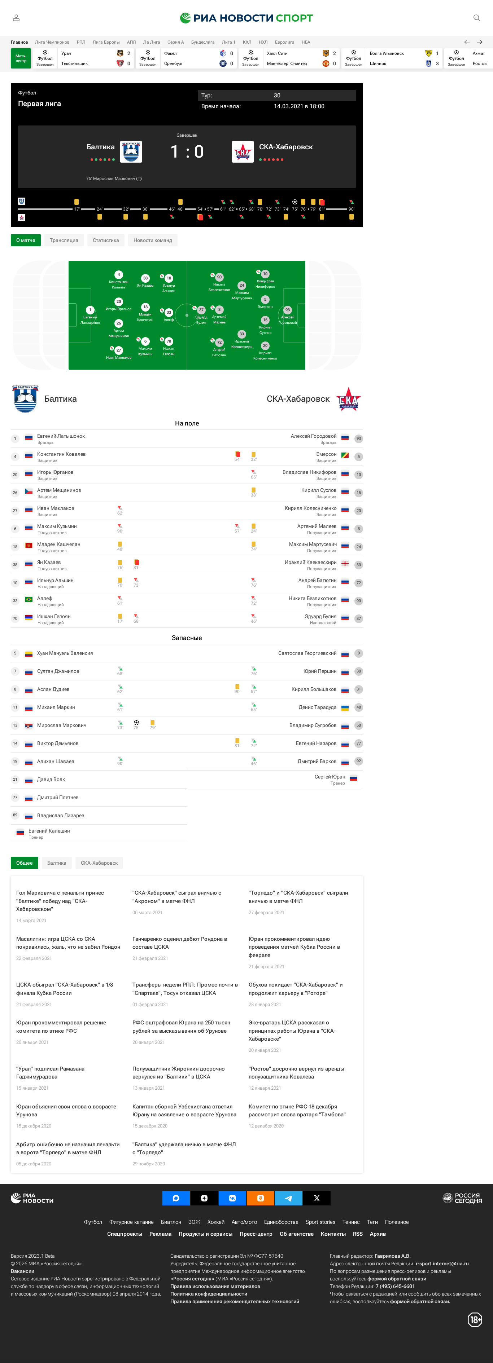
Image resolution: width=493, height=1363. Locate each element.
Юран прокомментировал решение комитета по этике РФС (61, 1026)
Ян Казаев (49, 562)
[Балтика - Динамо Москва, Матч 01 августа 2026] (96, 159)
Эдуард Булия (321, 616)
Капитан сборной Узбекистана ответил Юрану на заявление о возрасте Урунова (184, 1110)
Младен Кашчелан (58, 544)
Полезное (397, 1222)
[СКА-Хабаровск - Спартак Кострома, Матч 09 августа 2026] (264, 159)
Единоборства (281, 1222)
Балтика (101, 146)
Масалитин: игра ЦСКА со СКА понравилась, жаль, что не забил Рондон (68, 943)
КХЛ (247, 42)
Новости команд (153, 240)
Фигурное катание (131, 1222)
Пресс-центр (256, 1234)
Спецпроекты (124, 1234)
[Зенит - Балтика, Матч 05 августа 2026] (100, 159)
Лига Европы (106, 42)
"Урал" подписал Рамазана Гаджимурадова (50, 1073)
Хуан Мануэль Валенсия (65, 653)
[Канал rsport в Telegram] (288, 1198)
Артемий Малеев (317, 526)
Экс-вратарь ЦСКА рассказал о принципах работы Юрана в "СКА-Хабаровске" (292, 1030)
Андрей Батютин (317, 580)
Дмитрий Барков (317, 761)
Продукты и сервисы (205, 1234)
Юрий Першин (320, 671)
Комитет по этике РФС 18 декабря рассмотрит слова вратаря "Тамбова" (297, 1110)
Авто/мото (244, 1222)
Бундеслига (203, 42)
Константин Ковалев (61, 454)
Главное (19, 42)
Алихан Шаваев (55, 761)
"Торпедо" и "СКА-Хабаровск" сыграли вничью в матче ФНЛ (298, 897)
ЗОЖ (194, 1222)
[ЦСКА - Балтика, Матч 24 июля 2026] (92, 159)
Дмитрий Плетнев (58, 797)
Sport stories (320, 1222)
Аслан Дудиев (53, 689)
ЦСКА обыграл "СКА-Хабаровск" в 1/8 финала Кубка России (64, 989)
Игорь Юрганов (55, 472)
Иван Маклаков (55, 508)
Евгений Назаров (316, 743)
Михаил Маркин (56, 707)
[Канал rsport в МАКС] (176, 1198)
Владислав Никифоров (310, 472)
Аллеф (44, 598)
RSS (358, 1234)
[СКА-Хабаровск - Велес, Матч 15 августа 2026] (260, 159)
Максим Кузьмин (57, 526)
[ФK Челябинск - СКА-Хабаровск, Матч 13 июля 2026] (282, 159)
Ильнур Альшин (55, 580)
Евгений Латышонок (61, 436)
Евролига (285, 42)
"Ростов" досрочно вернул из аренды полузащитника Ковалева (296, 1073)
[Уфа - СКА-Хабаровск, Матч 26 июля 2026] (273, 159)
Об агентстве (297, 1234)
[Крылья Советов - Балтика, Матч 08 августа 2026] (105, 159)
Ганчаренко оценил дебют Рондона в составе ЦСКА (179, 943)
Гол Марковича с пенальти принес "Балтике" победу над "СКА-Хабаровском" (60, 901)
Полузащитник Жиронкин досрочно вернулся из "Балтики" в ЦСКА (178, 1073)
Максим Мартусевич (313, 544)
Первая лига (39, 103)
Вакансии (22, 1271)
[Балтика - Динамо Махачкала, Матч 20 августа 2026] (113, 159)
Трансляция (64, 240)
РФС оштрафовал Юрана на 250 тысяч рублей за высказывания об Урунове (181, 1026)
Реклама (160, 1234)
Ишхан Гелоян (54, 616)
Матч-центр (21, 58)
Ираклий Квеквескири (311, 562)
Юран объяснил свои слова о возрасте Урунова (66, 1110)
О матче (25, 240)
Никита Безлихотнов (313, 598)
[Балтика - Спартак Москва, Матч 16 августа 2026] (109, 159)
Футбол (27, 93)
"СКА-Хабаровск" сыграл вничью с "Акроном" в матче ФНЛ (176, 897)
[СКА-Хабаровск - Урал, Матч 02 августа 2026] (269, 159)
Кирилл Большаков (314, 689)
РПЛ (81, 42)
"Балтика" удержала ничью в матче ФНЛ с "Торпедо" (184, 1148)
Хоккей (216, 1222)
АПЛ (131, 42)
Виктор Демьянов (58, 743)
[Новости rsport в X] (317, 1198)
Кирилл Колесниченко (311, 508)
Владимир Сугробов (313, 725)
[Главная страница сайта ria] (222, 18)
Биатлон (171, 1222)
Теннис (351, 1222)
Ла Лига (151, 42)
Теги (372, 1222)
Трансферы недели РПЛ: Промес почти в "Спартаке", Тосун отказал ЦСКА (185, 989)
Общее (24, 863)
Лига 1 (229, 42)
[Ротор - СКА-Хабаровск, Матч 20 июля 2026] (277, 159)
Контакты (333, 1234)
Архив (378, 1234)
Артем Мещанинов (59, 490)
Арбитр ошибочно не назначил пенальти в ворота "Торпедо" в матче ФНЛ (68, 1148)
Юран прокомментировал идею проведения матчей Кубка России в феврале (294, 947)
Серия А (175, 42)
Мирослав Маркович (114, 178)
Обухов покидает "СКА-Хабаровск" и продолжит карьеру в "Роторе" (296, 989)
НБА (306, 42)
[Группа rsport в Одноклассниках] (260, 1198)
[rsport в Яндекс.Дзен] (204, 1198)
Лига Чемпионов (52, 42)
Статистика (106, 240)
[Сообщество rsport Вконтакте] (232, 1198)
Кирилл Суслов (319, 490)
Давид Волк (51, 779)
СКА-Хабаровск (286, 146)
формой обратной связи (396, 1279)
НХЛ (263, 42)
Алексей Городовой (314, 436)
